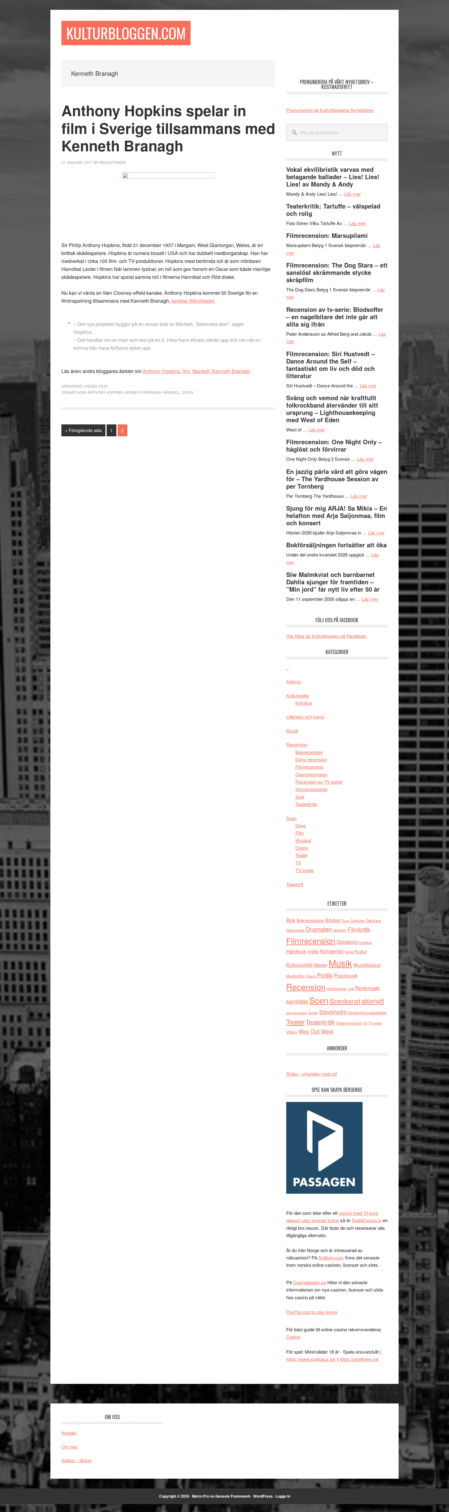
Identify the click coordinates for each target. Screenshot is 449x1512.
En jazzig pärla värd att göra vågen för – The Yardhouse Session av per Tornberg (336, 478)
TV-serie (375, 1023)
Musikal (303, 840)
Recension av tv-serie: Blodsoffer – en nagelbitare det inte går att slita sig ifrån (334, 316)
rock (351, 988)
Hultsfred (365, 942)
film (186, 371)
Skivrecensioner (311, 789)
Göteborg (347, 941)
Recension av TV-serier (318, 781)
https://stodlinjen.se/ (359, 1359)
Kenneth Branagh (231, 371)
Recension (297, 744)
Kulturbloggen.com (126, 33)
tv (365, 1023)
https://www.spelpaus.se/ (311, 1359)
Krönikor (303, 703)
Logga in (283, 1496)
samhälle (297, 1001)
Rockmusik (367, 988)
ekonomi (339, 930)
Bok (290, 920)
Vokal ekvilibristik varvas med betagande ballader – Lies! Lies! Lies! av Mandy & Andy (332, 176)
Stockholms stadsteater (367, 1012)
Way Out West (315, 1031)
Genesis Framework (232, 1496)
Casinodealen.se (309, 1282)
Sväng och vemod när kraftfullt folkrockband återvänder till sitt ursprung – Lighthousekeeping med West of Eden (332, 408)
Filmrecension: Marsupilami (327, 235)
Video (291, 1032)
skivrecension (296, 1012)
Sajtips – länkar (76, 1460)
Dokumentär (295, 930)
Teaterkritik (306, 804)
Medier (320, 965)
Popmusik (346, 975)
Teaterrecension (349, 1023)
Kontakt (69, 1432)
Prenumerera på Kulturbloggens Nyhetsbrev (330, 110)
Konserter (332, 951)
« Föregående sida (83, 431)
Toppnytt (294, 884)
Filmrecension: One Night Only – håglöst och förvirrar (334, 445)
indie (313, 951)
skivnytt (373, 1000)
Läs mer (352, 193)
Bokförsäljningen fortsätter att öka (336, 544)
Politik (325, 975)
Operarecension (311, 774)
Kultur (361, 951)
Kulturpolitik (297, 695)
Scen (188, 392)
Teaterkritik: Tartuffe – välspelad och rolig (333, 209)
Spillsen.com (331, 1257)
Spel (299, 796)
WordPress (263, 1496)
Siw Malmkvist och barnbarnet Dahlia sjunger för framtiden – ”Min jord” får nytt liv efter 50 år (333, 581)
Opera (301, 848)
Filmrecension (309, 766)
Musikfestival (367, 964)
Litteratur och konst (305, 716)
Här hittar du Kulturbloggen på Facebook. (326, 636)
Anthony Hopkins (161, 371)
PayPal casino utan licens (312, 1312)
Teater (301, 855)
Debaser (358, 920)
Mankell (201, 371)
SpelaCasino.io (366, 1220)
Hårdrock (296, 951)
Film (103, 386)
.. (287, 667)
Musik (292, 730)
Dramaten (319, 929)
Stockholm (333, 1011)
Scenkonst (345, 1000)
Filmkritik (359, 929)
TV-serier (304, 870)
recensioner (337, 988)
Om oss (69, 1446)
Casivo (293, 1336)
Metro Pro (200, 1496)
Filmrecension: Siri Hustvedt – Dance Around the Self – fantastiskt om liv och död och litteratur (330, 364)
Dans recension (311, 759)
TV (298, 863)
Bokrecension (309, 752)
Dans (300, 825)
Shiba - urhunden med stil (311, 1073)
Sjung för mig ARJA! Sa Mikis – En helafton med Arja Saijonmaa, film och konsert (336, 515)
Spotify (313, 1012)
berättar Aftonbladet (192, 300)
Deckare (373, 920)
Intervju (293, 681)
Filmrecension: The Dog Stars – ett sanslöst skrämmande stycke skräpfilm (337, 272)
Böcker (333, 920)
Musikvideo (295, 975)
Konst (349, 951)
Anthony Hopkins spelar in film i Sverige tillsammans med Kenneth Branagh (168, 128)
